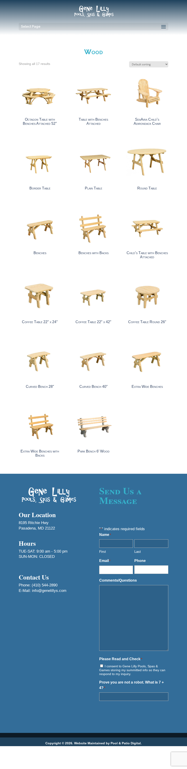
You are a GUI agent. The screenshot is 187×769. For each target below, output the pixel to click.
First (102, 551)
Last (137, 551)
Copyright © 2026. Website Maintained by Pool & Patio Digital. (93, 743)
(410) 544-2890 (44, 585)
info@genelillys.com (49, 590)
